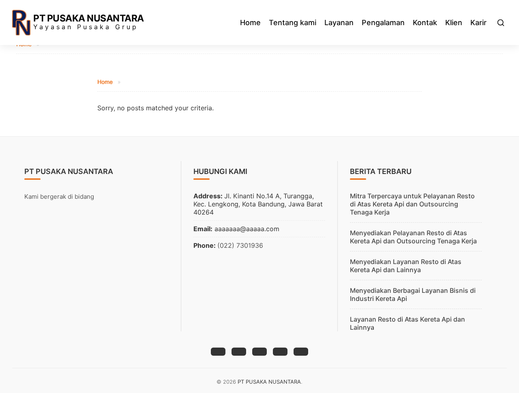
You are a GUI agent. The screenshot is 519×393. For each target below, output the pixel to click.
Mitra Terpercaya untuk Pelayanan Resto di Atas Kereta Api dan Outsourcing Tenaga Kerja (412, 204)
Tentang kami (292, 22)
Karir (478, 22)
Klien (453, 22)
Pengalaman (383, 22)
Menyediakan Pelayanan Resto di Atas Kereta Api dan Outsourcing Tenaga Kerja (413, 237)
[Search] (501, 23)
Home (250, 22)
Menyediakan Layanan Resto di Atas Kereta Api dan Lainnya (405, 266)
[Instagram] (259, 352)
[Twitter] (239, 352)
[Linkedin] (280, 352)
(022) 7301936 (240, 245)
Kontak (425, 22)
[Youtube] (301, 352)
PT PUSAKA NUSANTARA (88, 18)
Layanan (339, 22)
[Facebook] (218, 352)
